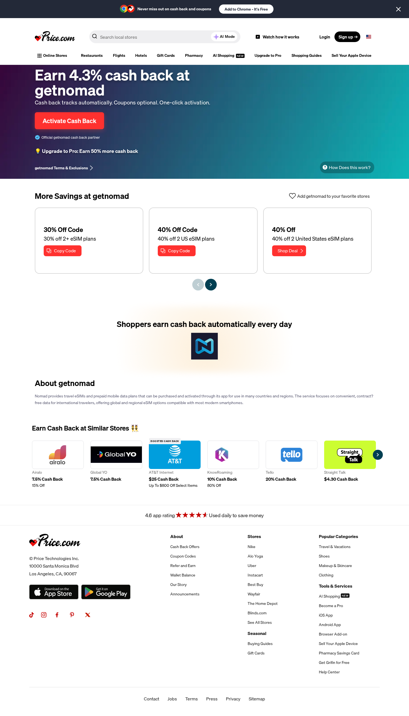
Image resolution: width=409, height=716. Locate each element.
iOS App (326, 615)
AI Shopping (224, 55)
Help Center (329, 672)
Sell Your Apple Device (351, 55)
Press (212, 698)
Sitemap (257, 698)
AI (227, 36)
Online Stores (55, 55)
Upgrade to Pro (268, 55)
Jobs (172, 698)
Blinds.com (257, 613)
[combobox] (165, 37)
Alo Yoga (255, 556)
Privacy (233, 698)
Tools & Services (335, 585)
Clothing (326, 575)
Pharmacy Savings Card (339, 653)
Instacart (255, 575)
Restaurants (92, 55)
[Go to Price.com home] (55, 37)
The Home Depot (263, 603)
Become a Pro (331, 606)
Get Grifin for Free (334, 662)
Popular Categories (338, 536)
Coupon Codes (183, 556)
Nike (251, 547)
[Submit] (95, 38)
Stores (254, 536)
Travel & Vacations (335, 547)
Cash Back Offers (184, 547)
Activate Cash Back (69, 121)
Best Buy (255, 584)
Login (324, 36)
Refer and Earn (183, 566)
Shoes (324, 556)
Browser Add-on (333, 634)
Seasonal (257, 633)
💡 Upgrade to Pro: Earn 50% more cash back (86, 151)
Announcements (184, 594)
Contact (151, 698)
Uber (252, 566)
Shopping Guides (307, 55)
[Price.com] (54, 552)
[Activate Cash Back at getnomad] (204, 339)
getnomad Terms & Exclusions (61, 168)
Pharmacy (194, 55)
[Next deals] (211, 284)
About (176, 536)
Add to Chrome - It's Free (246, 9)
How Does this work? (349, 167)
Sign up (346, 36)
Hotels (141, 55)
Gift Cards (166, 55)
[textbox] (368, 37)
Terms (191, 698)
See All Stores (260, 622)
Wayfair (254, 594)
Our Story (178, 584)
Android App (330, 625)
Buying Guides (260, 644)
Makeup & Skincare (335, 566)
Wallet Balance (182, 575)
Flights (119, 55)
